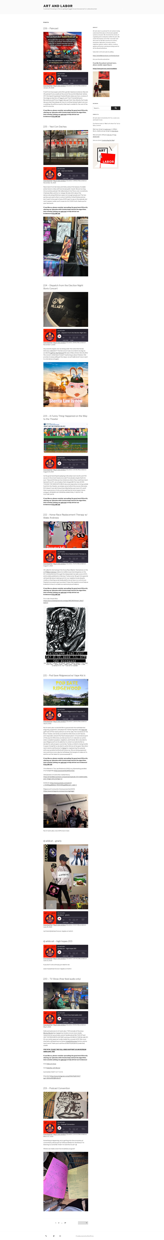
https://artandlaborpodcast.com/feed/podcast (106, 55)
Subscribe (65, 83)
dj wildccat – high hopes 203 (57, 941)
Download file (47, 86)
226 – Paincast (50, 28)
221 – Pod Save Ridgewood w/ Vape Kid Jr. (64, 675)
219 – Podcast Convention (56, 1088)
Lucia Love (107, 129)
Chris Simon (114, 131)
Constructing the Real (108, 140)
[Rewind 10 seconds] (70, 80)
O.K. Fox (109, 135)
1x (74, 80)
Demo (64, 748)
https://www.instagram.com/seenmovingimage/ (58, 791)
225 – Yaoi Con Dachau (55, 126)
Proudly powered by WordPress (85, 1236)
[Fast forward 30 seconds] (79, 80)
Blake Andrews (51, 572)
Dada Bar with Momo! (53, 1068)
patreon (63, 114)
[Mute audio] (65, 80)
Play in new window (59, 86)
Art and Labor (58, 6)
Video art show (51, 1064)
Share (71, 83)
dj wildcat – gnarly (52, 841)
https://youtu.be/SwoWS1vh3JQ (64, 770)
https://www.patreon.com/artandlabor (105, 68)
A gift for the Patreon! (57, 353)
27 (65, 1223)
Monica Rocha (48, 1033)
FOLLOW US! (55, 116)
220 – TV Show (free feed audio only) (62, 979)
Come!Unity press (71, 1041)
